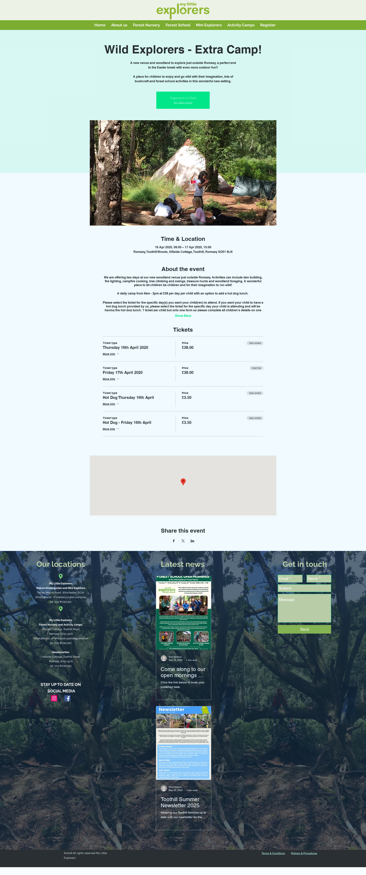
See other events (183, 102)
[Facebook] (67, 698)
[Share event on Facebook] (174, 540)
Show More (183, 316)
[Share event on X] (183, 540)
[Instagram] (54, 698)
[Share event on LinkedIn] (192, 540)
